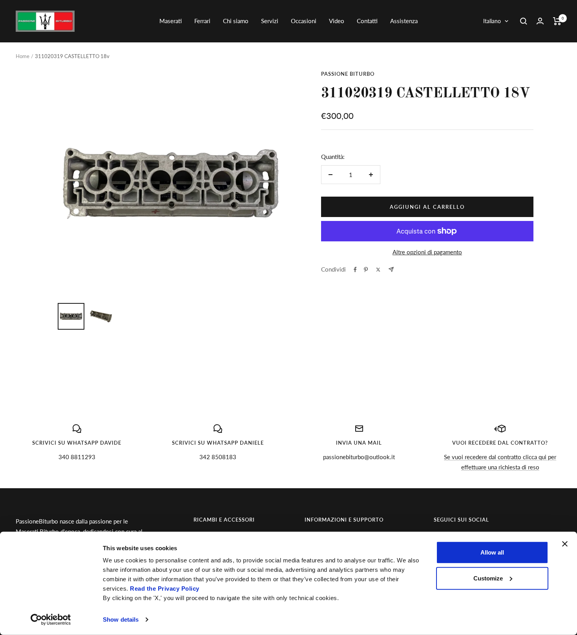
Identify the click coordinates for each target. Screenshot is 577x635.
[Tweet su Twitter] (378, 269)
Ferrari (202, 20)
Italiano (492, 21)
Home (22, 56)
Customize (488, 578)
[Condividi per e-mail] (391, 269)
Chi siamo (235, 20)
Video (336, 20)
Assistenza (404, 20)
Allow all (492, 552)
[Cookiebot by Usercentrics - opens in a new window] (50, 620)
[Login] (540, 21)
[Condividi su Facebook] (355, 269)
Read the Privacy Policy (164, 588)
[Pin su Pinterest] (366, 269)
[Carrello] (557, 21)
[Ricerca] (523, 21)
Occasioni (303, 20)
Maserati (170, 20)
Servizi (269, 20)
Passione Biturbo (347, 74)
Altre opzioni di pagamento (427, 251)
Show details (121, 619)
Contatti (367, 20)
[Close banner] (565, 544)
